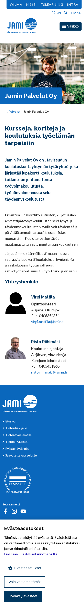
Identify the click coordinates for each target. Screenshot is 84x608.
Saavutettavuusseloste (21, 455)
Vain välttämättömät (25, 582)
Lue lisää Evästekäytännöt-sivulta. (31, 554)
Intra (72, 4)
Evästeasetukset (27, 568)
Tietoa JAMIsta (16, 441)
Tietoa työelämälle (18, 435)
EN (58, 12)
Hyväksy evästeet (23, 596)
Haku (76, 12)
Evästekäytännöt (17, 448)
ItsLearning (51, 4)
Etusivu (10, 421)
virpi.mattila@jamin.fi (47, 321)
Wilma (16, 4)
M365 (31, 4)
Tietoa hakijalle (16, 428)
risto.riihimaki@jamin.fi (49, 372)
